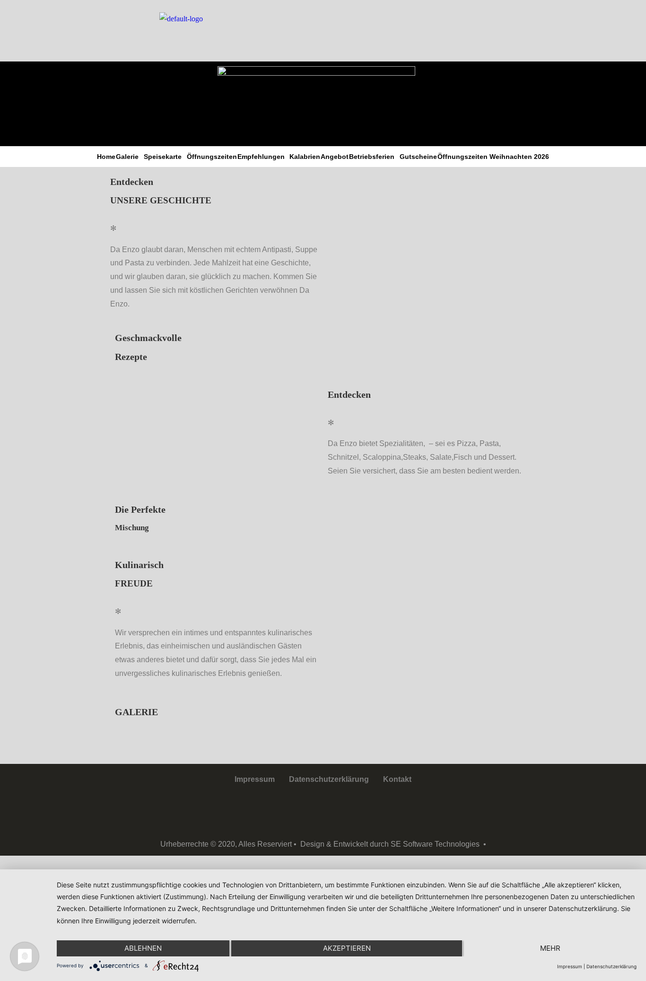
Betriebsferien (371, 156)
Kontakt (397, 779)
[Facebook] (513, 16)
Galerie (127, 156)
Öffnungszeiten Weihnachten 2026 (493, 156)
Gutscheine (418, 156)
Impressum (255, 779)
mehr (550, 948)
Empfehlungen (261, 156)
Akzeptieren (347, 948)
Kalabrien (304, 156)
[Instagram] (337, 811)
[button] (130, 156)
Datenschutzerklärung (329, 779)
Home (106, 156)
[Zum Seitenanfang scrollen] (3, 862)
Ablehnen (143, 948)
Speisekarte (163, 156)
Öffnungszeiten (212, 156)
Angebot (335, 156)
